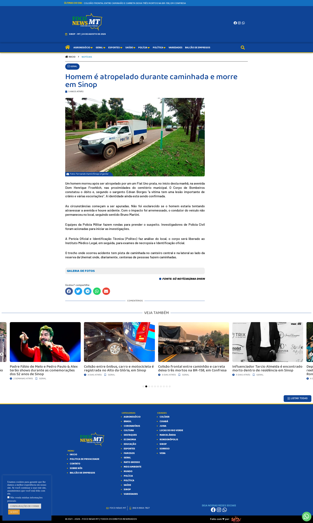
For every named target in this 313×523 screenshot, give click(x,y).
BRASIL (128, 421)
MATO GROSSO (132, 462)
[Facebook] (235, 23)
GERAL (127, 458)
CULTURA (129, 430)
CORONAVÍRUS (132, 426)
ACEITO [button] (14, 512)
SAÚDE (127, 485)
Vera (162, 453)
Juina (163, 426)
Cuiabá (164, 421)
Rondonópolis (169, 440)
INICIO (73, 455)
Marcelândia (168, 435)
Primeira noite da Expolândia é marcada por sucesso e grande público (126, 3)
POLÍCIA (128, 476)
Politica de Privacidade (84, 459)
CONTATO (75, 464)
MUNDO (128, 471)
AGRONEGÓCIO (132, 417)
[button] (72, 66)
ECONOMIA (130, 440)
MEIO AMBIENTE (132, 467)
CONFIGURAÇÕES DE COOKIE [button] (24, 506)
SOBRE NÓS (76, 468)
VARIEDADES (131, 494)
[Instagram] (239, 23)
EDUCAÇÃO (130, 444)
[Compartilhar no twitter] (78, 291)
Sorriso (165, 449)
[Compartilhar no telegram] (87, 291)
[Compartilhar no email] (106, 291)
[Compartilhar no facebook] (69, 291)
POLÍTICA (129, 481)
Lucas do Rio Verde (171, 430)
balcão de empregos (82, 473)
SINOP (127, 490)
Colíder (164, 417)
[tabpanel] (193, 350)
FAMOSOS (129, 453)
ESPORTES (129, 449)
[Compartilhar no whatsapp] (97, 291)
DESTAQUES (130, 435)
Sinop (163, 444)
